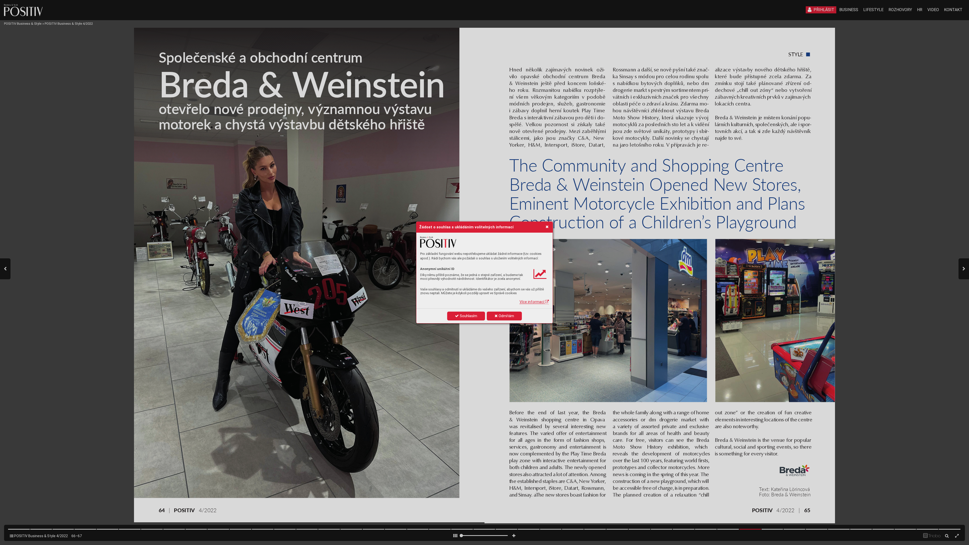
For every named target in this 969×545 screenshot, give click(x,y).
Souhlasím (468, 316)
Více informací (532, 301)
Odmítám (506, 316)
